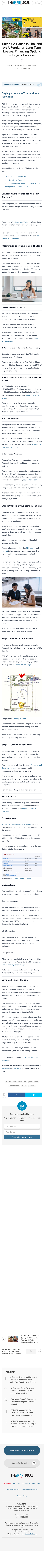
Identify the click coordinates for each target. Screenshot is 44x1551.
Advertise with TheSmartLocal (22, 1450)
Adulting (28, 66)
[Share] (16, 1095)
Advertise (7, 1483)
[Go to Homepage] (18, 3)
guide (24, 1086)
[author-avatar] (22, 60)
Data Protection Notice (29, 1489)
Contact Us (26, 1483)
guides (31, 1086)
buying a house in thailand (16, 1082)
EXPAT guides (14, 1086)
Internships (36, 1483)
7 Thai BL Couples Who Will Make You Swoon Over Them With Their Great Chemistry (22, 1412)
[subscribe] (34, 1463)
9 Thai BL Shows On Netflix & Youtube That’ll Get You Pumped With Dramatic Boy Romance (23, 1423)
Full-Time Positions (13, 1489)
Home (34, 66)
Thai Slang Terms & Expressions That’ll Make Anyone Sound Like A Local (23, 1401)
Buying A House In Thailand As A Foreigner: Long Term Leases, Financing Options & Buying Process (22, 49)
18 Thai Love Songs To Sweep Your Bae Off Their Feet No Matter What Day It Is (22, 1390)
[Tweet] (33, 1095)
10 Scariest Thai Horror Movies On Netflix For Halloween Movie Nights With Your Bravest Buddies (23, 1379)
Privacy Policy (22, 1496)
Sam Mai (9, 66)
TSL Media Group (30, 1534)
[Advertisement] (22, 1240)
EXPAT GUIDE (33, 1082)
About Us (16, 1483)
